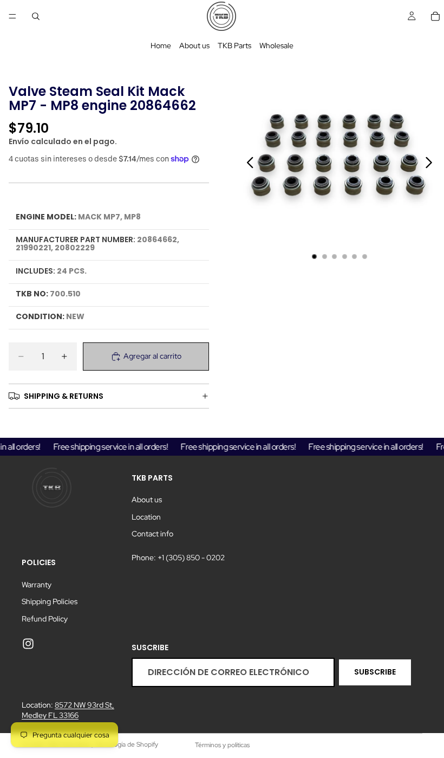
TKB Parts (234, 45)
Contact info (152, 534)
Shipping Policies (49, 601)
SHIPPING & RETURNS (63, 396)
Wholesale (276, 45)
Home (161, 45)
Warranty (36, 584)
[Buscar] (36, 16)
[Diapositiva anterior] (247, 164)
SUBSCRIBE (375, 671)
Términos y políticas (222, 745)
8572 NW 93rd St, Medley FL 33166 (68, 710)
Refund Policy (45, 619)
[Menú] (12, 16)
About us (194, 45)
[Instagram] (28, 644)
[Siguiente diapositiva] (432, 164)
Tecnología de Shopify (126, 744)
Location (146, 517)
